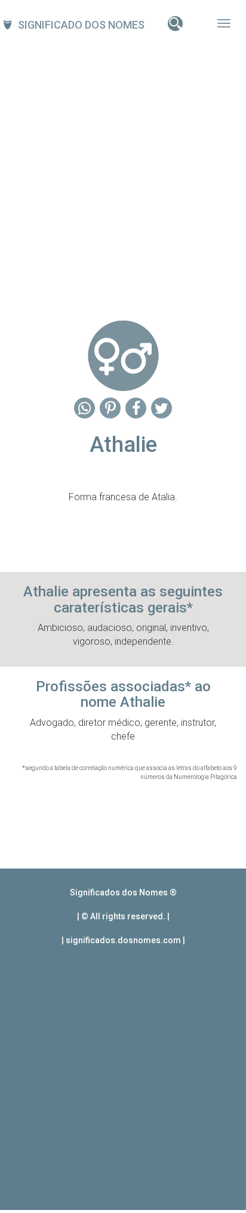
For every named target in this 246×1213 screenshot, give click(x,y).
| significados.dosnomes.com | (123, 940)
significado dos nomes (81, 25)
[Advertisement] (123, 171)
